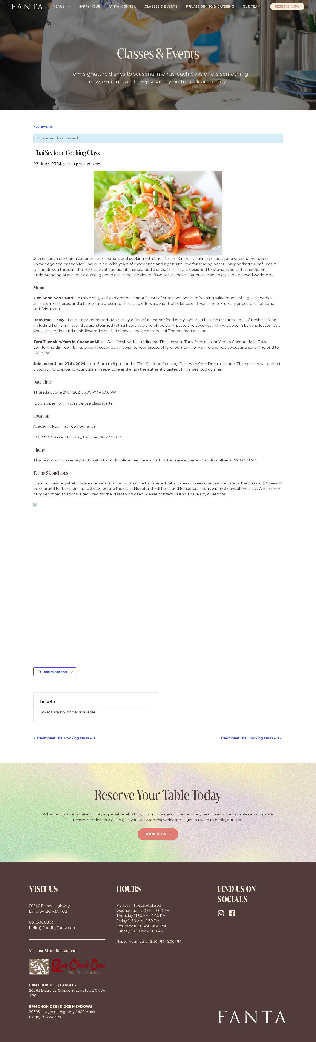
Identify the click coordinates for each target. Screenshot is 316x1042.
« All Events (43, 126)
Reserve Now (287, 6)
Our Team (252, 6)
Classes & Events (161, 6)
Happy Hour (89, 6)
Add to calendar (55, 672)
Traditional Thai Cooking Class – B (64, 738)
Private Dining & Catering (210, 6)
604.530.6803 (41, 922)
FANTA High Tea (122, 6)
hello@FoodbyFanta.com (53, 928)
